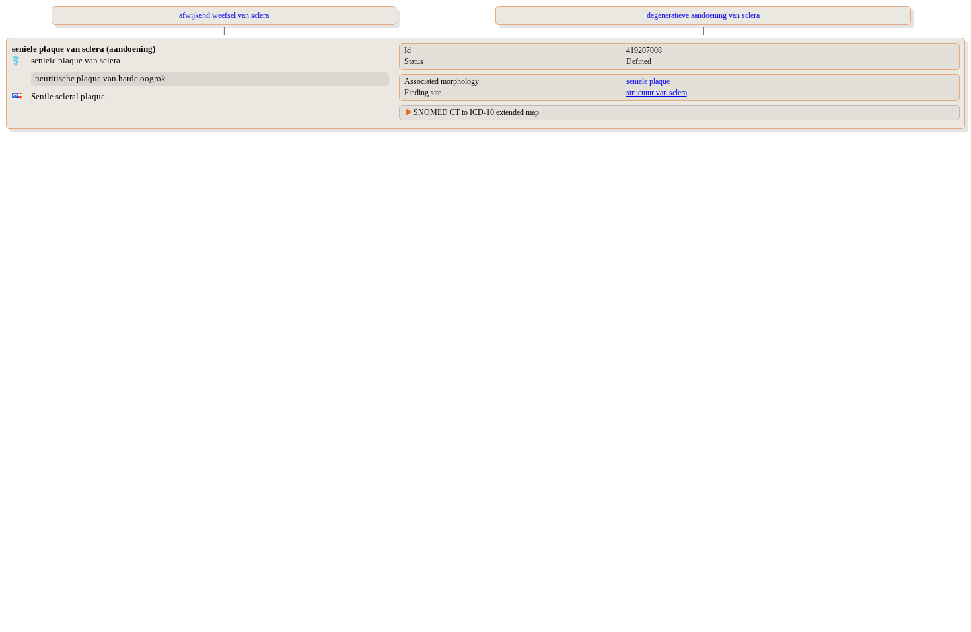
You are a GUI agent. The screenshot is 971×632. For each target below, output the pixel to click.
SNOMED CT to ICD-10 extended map (476, 112)
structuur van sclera (656, 92)
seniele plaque (648, 81)
